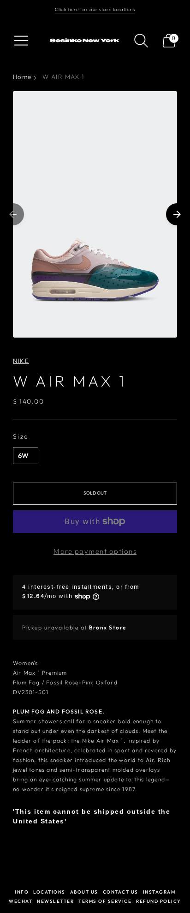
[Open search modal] (141, 41)
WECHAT (20, 901)
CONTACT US (120, 892)
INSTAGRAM (159, 892)
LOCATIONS (49, 892)
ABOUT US (84, 892)
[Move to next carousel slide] (177, 214)
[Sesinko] (86, 40)
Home (22, 77)
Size (21, 436)
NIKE (21, 361)
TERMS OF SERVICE (104, 901)
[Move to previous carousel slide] (13, 214)
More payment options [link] (95, 551)
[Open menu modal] (21, 41)
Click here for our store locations (95, 9)
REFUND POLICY (158, 901)
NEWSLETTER (55, 901)
